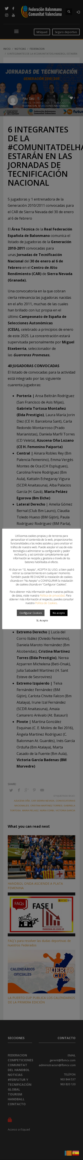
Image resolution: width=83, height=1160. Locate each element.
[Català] (68, 1153)
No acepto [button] (59, 612)
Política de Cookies (46, 603)
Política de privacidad (52, 595)
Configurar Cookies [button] (30, 612)
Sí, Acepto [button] (42, 620)
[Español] (76, 1153)
